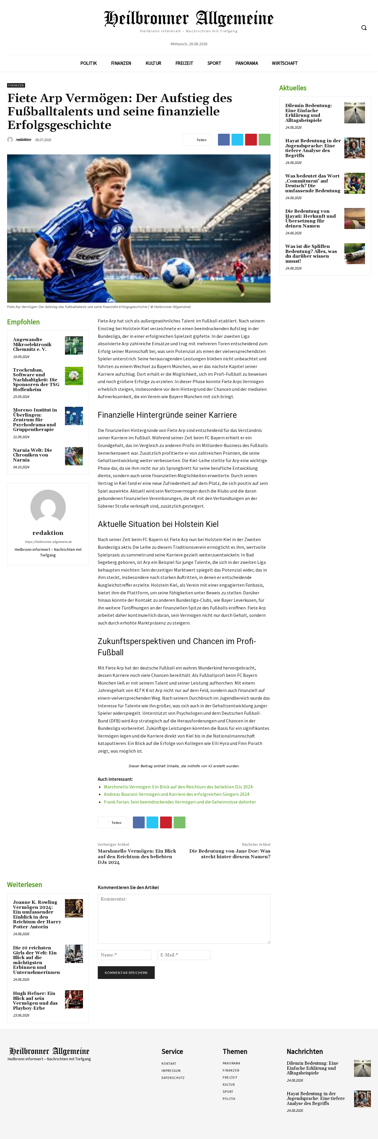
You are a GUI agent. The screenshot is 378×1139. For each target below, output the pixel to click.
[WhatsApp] (265, 140)
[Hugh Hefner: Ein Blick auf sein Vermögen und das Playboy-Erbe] (74, 999)
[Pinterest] (251, 140)
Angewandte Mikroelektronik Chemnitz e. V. (32, 344)
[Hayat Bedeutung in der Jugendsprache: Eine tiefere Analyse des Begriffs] (354, 148)
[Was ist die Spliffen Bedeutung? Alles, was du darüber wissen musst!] (354, 253)
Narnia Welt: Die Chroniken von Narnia (32, 455)
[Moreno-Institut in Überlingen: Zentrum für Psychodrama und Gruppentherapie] (74, 416)
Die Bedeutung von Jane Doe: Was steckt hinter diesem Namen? (230, 854)
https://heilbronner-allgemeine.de (48, 542)
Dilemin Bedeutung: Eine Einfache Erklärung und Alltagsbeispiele (308, 113)
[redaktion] (11, 140)
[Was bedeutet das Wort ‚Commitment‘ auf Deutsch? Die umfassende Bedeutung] (354, 183)
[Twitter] (237, 140)
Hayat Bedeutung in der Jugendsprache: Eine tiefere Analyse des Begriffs (313, 148)
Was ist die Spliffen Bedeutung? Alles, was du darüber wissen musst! (311, 254)
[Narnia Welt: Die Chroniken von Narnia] (74, 456)
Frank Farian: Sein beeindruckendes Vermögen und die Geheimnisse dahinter (180, 802)
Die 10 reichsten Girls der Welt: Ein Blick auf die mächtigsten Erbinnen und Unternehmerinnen (36, 960)
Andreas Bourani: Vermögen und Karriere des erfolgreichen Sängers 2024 (176, 794)
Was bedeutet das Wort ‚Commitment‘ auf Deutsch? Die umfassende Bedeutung (312, 183)
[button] (364, 27)
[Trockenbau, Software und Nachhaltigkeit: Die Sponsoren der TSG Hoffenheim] (74, 376)
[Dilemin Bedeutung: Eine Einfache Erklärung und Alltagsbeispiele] (354, 112)
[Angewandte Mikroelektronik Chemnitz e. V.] (74, 345)
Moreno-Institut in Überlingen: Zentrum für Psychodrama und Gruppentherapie (35, 420)
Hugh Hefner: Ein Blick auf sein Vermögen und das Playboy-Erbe (35, 1001)
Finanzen (16, 85)
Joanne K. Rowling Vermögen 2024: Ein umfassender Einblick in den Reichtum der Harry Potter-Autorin (37, 915)
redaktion (23, 139)
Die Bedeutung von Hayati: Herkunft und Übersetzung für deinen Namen (310, 219)
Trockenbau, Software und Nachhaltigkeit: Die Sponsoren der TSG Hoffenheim (36, 380)
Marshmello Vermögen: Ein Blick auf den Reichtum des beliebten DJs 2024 (178, 787)
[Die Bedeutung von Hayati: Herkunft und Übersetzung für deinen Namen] (354, 218)
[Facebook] (224, 140)
